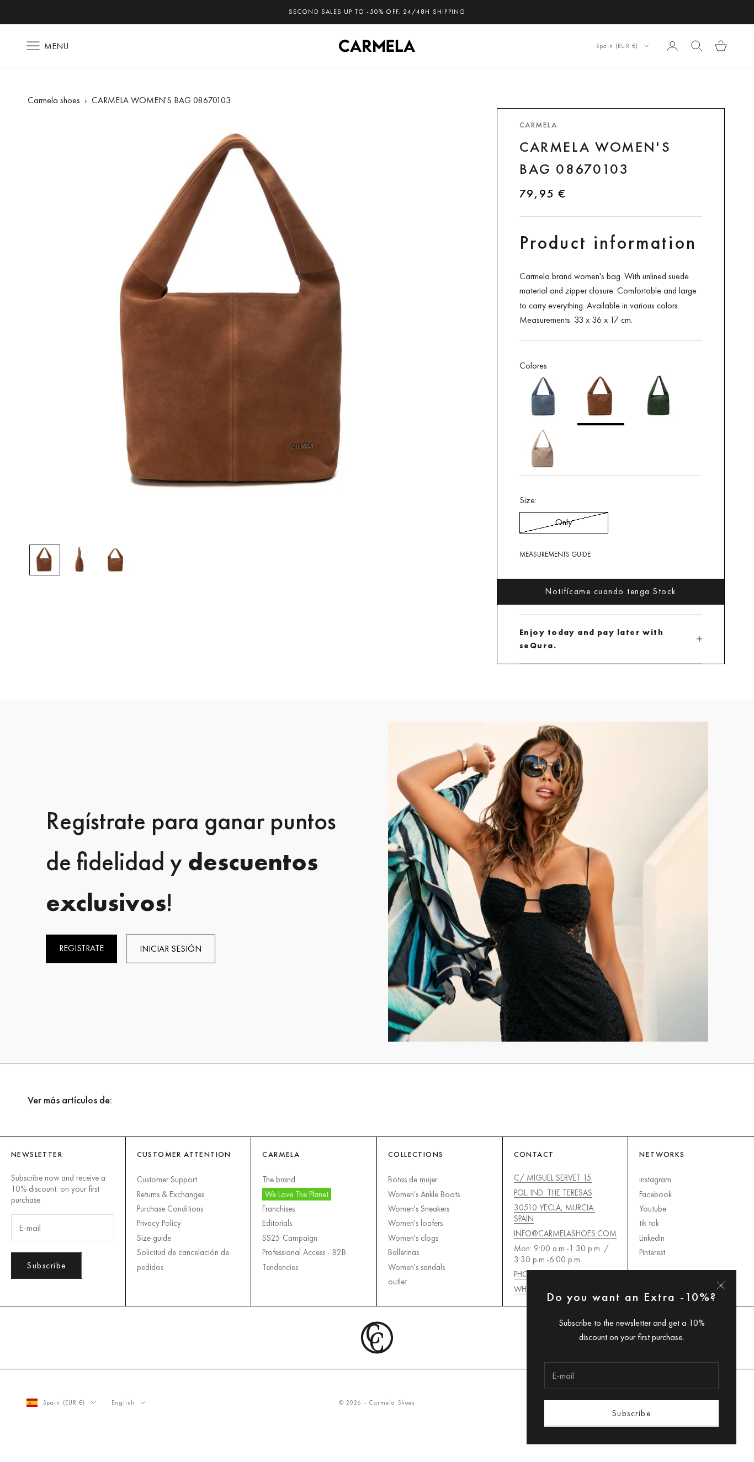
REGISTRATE (81, 948)
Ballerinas (403, 1252)
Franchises (278, 1208)
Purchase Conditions (170, 1208)
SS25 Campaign (289, 1237)
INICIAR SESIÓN (170, 948)
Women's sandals (416, 1267)
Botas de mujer (412, 1179)
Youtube (652, 1208)
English (123, 1402)
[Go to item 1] (44, 560)
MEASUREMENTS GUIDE (555, 554)
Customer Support (167, 1179)
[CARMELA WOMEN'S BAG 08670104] (658, 399)
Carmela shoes (54, 100)
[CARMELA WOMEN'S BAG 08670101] (542, 450)
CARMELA (538, 125)
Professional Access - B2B (304, 1252)
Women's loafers (415, 1223)
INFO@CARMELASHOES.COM (565, 1233)
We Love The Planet (296, 1194)
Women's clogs (413, 1237)
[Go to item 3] (115, 560)
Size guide (154, 1237)
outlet (397, 1281)
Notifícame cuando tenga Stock (610, 591)
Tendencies (280, 1267)
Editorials (277, 1223)
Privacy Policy (159, 1223)
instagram (655, 1179)
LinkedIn (652, 1237)
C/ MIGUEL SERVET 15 (553, 1177)
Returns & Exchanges (170, 1194)
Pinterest (652, 1252)
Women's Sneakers (418, 1208)
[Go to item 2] (80, 560)
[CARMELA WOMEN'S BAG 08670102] (542, 399)
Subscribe (631, 1413)
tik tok (649, 1223)
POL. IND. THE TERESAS (553, 1192)
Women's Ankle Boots (424, 1194)
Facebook (655, 1194)
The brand (278, 1179)
